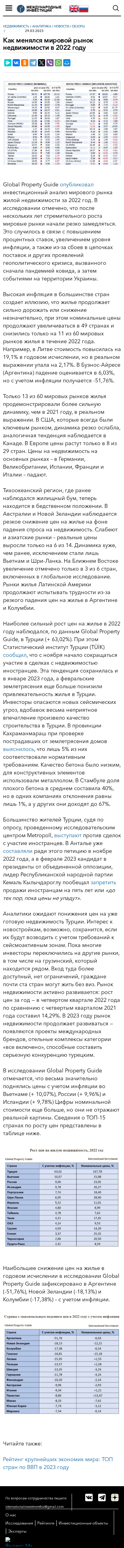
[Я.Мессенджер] (7, 62)
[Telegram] (33, 62)
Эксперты (17, 1531)
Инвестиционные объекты (83, 1523)
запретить (103, 882)
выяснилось (18, 749)
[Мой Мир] (66, 62)
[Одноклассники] (24, 62)
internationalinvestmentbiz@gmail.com (34, 1507)
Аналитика (41, 26)
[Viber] (50, 62)
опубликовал (77, 184)
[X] (41, 62)
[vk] (89, 1497)
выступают (68, 835)
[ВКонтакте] (16, 62)
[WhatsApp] (58, 62)
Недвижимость (16, 26)
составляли (18, 851)
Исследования (19, 1523)
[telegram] (102, 1497)
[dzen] (115, 1497)
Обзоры (78, 26)
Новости (61, 26)
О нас (10, 1514)
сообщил (14, 655)
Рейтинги (45, 1523)
